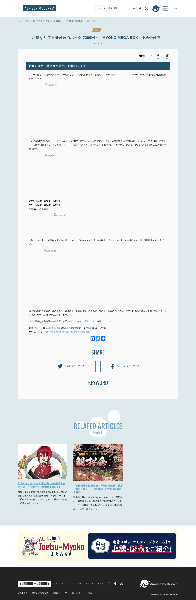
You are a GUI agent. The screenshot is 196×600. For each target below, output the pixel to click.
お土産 (100, 583)
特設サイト (89, 321)
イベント (89, 583)
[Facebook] (92, 338)
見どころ (59, 583)
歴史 (79, 583)
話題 (27, 21)
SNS (90, 593)
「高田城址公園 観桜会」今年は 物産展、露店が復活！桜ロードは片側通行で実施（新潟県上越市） (98, 489)
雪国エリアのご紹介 (40, 593)
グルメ (70, 583)
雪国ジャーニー (39, 8)
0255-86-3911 (53, 328)
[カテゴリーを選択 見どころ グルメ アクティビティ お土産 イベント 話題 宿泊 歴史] (106, 8)
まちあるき (22, 593)
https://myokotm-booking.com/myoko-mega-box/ (67, 332)
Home (20, 21)
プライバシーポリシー (74, 593)
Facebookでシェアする (128, 366)
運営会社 (57, 593)
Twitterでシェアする (74, 366)
